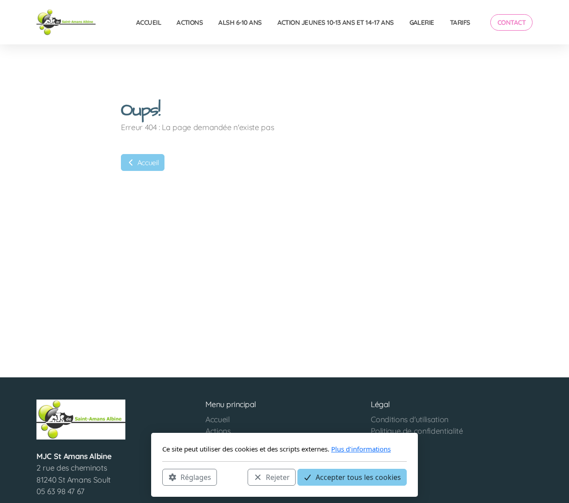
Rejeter (278, 477)
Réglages (195, 477)
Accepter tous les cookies (358, 477)
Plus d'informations (361, 448)
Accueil (147, 162)
